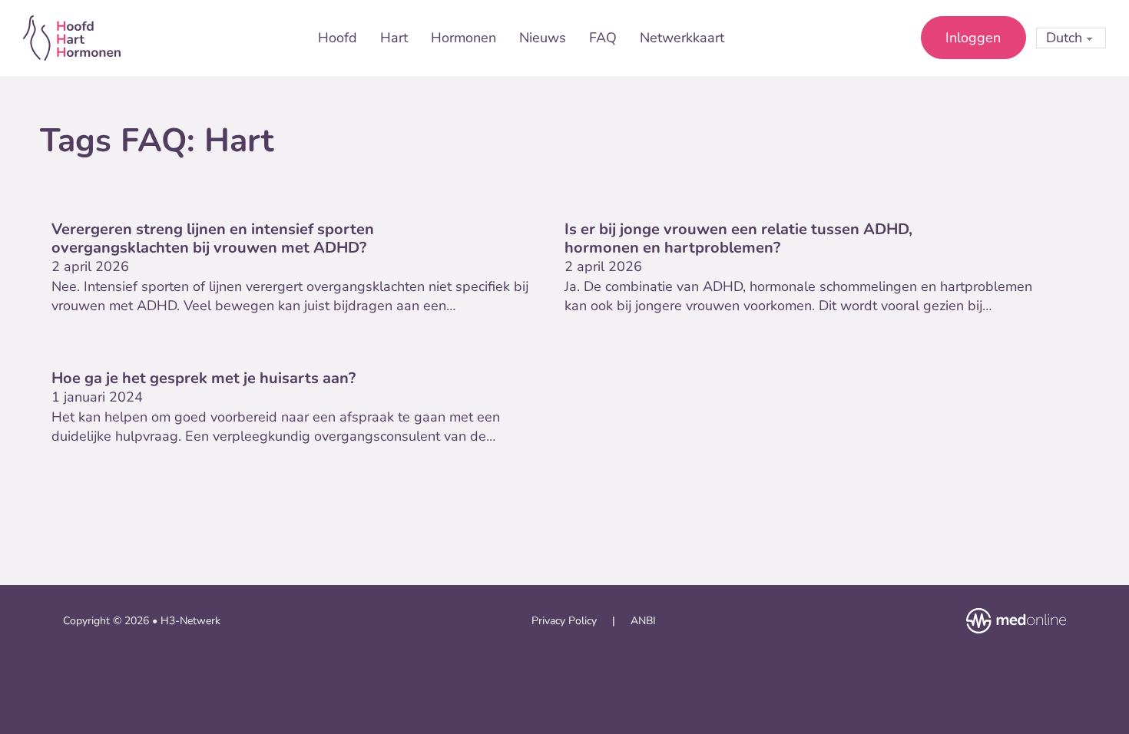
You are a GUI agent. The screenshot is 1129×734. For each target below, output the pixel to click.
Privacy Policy (564, 620)
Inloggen (973, 37)
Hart (394, 37)
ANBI (643, 620)
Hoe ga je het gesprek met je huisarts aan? (203, 378)
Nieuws (542, 37)
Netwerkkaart (682, 37)
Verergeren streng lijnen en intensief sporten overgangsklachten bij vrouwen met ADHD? (212, 238)
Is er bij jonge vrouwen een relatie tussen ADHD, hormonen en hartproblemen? (738, 238)
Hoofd (337, 37)
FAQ (603, 37)
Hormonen (463, 37)
